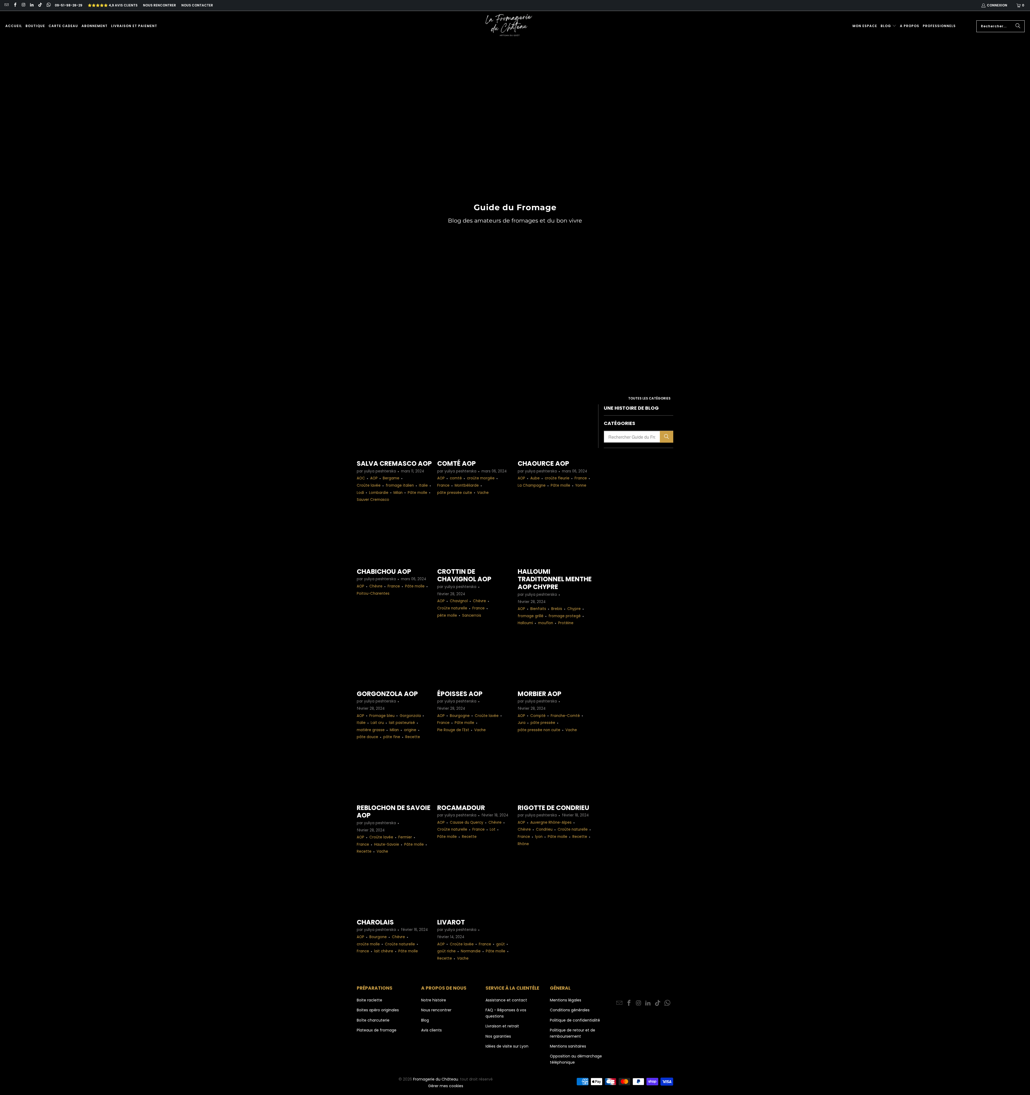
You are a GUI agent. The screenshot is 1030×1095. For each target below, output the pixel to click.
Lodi (360, 492)
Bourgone (378, 936)
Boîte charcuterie (373, 1020)
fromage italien (400, 485)
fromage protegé (565, 616)
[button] (888, 26)
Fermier (405, 837)
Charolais (375, 922)
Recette (412, 736)
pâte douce (367, 736)
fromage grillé (530, 616)
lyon (539, 836)
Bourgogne (460, 715)
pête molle (447, 615)
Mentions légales (565, 1000)
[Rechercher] (1018, 26)
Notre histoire (433, 1000)
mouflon (545, 623)
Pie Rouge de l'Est (453, 730)
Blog (425, 1020)
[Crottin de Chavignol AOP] (474, 537)
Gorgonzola (410, 715)
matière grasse (371, 730)
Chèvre (375, 586)
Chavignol (459, 601)
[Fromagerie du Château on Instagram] (23, 5)
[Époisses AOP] (474, 660)
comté (456, 478)
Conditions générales (570, 1010)
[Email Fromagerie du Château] (6, 5)
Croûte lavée (369, 485)
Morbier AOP (539, 693)
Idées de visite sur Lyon (506, 1046)
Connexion (997, 5)
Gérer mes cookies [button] (445, 1086)
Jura (521, 722)
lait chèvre (383, 951)
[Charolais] (394, 888)
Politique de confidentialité (575, 1020)
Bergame (391, 478)
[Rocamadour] (474, 774)
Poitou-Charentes (373, 593)
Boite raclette (369, 1000)
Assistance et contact (506, 1000)
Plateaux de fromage (376, 1030)
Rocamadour (461, 807)
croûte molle (368, 944)
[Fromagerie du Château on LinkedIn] (31, 5)
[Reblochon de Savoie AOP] (394, 774)
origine (410, 730)
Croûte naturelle (452, 608)
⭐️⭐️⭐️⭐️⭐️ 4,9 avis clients (113, 5)
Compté (538, 715)
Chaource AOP (543, 463)
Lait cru (377, 722)
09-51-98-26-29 (68, 5)
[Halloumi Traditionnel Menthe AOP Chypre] (555, 537)
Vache (483, 492)
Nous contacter (197, 5)
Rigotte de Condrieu (553, 807)
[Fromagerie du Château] (510, 26)
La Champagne (532, 485)
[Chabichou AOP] (394, 537)
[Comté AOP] (474, 429)
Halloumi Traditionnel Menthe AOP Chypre (555, 579)
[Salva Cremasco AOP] (394, 429)
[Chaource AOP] (555, 429)
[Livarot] (474, 888)
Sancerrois (471, 615)
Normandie (471, 951)
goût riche (446, 951)
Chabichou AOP (384, 571)
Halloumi (525, 623)
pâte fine (391, 736)
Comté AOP (456, 463)
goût (500, 944)
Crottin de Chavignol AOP (464, 575)
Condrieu (544, 829)
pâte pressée (543, 722)
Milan (398, 492)
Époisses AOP (460, 693)
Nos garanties (498, 1036)
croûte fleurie (557, 478)
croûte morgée (481, 478)
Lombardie (378, 492)
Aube (535, 478)
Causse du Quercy (466, 822)
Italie (423, 485)
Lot (492, 829)
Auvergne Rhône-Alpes (551, 822)
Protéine (565, 623)
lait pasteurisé (402, 722)
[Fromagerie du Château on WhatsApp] (48, 5)
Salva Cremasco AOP (394, 463)
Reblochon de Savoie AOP (394, 811)
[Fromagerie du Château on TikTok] (40, 5)
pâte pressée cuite (454, 492)
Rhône (523, 843)
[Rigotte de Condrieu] (555, 774)
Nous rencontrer (159, 5)
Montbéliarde (467, 485)
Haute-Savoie (386, 844)
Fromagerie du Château (435, 1079)
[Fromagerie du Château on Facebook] (14, 5)
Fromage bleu (382, 715)
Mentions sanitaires (568, 1046)
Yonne (580, 485)
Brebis (556, 608)
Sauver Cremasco (373, 499)
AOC (361, 478)
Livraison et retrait (502, 1026)
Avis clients (431, 1030)
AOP (374, 478)
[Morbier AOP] (555, 660)
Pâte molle (417, 492)
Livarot (451, 922)
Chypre (574, 608)
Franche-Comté (565, 715)
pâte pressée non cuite (539, 730)
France (443, 485)
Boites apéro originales (378, 1010)
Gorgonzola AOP (387, 693)
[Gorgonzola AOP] (394, 660)
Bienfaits (538, 608)
